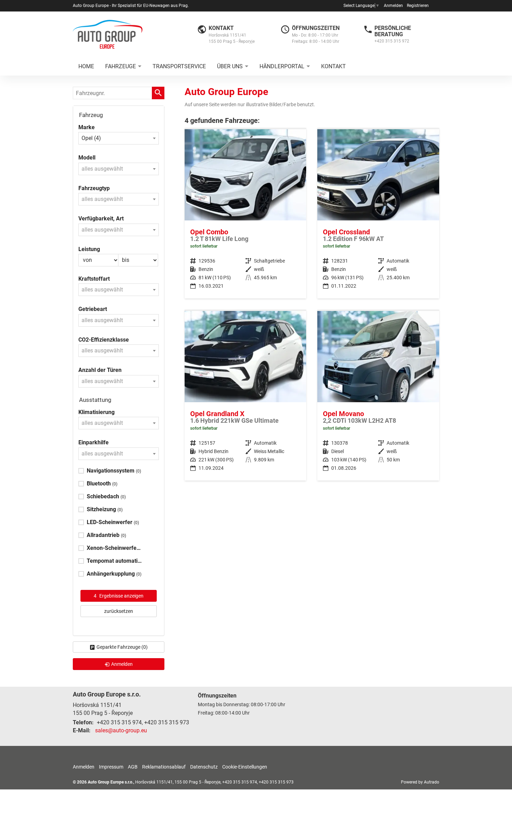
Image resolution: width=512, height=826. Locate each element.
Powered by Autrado (420, 782)
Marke (86, 127)
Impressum (111, 767)
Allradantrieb (106, 535)
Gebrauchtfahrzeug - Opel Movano (378, 396)
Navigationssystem (114, 470)
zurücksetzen (118, 611)
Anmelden (393, 5)
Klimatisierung (96, 412)
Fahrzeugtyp (94, 188)
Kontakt (333, 66)
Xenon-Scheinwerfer (115, 548)
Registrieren (418, 5)
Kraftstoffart (94, 278)
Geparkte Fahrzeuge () (122, 647)
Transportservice (179, 66)
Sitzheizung (105, 509)
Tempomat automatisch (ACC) (115, 561)
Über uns (230, 66)
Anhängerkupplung (114, 573)
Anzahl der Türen (100, 370)
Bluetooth (102, 483)
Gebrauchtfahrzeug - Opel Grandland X (246, 396)
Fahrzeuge (120, 66)
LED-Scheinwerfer (113, 522)
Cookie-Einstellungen (244, 767)
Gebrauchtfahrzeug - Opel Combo (246, 214)
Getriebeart (92, 309)
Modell (86, 157)
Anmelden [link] (122, 664)
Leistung (89, 249)
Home (86, 66)
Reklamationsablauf (164, 767)
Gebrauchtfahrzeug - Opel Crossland (378, 214)
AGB (133, 767)
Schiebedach (106, 496)
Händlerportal (281, 66)
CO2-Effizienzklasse (103, 339)
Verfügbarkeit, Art (101, 218)
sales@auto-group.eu (121, 730)
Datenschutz (204, 767)
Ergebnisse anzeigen (118, 596)
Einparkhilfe (93, 442)
